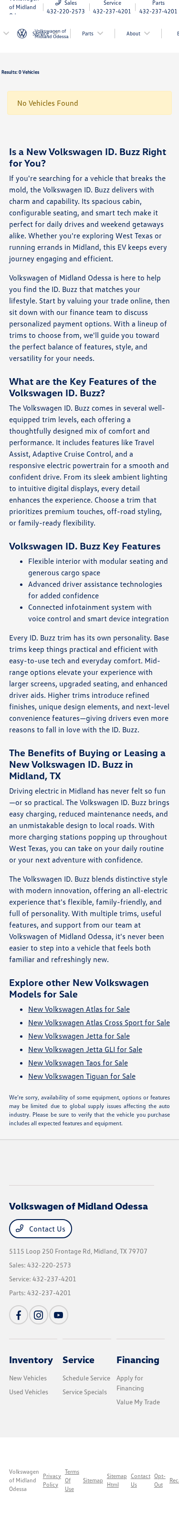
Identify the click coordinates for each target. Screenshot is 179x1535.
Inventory (31, 1359)
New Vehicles (28, 1378)
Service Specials (85, 1392)
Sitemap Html (117, 1480)
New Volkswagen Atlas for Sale (79, 1009)
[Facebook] (18, 1314)
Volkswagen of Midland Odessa (24, 1480)
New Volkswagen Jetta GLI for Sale (85, 1049)
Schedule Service (86, 1378)
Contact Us (46, 1228)
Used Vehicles (28, 1392)
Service (79, 1359)
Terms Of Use (72, 1480)
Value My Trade (138, 1402)
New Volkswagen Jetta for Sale (79, 1036)
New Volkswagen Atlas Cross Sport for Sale (99, 1022)
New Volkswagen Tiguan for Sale (82, 1076)
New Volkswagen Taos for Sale (78, 1062)
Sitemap (93, 1480)
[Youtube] (58, 1314)
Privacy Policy (52, 1480)
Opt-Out (160, 1480)
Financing (137, 1359)
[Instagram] (38, 1314)
